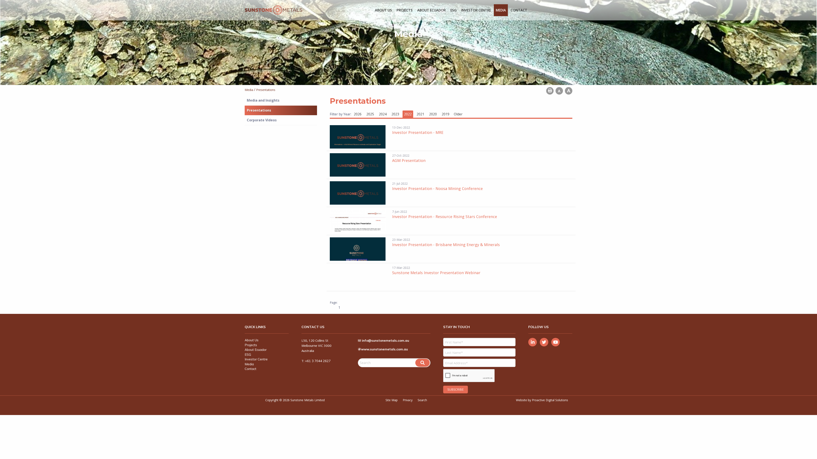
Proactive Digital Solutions (550, 400)
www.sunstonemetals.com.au (384, 349)
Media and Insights (263, 100)
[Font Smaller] (559, 91)
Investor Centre (476, 10)
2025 (370, 114)
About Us (383, 10)
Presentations (259, 110)
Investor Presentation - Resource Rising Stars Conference (444, 216)
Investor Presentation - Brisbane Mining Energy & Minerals (446, 244)
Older (458, 114)
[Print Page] (550, 91)
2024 (383, 114)
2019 (445, 114)
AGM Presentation (409, 160)
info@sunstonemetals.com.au (385, 341)
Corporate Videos (262, 120)
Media (501, 10)
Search (422, 400)
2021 (420, 114)
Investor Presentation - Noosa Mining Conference (437, 188)
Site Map (392, 400)
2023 (395, 114)
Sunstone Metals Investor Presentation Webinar (436, 272)
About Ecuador (431, 10)
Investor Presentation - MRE (417, 132)
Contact (519, 10)
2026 (357, 114)
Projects (405, 10)
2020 (433, 114)
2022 (408, 114)
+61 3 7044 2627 (318, 361)
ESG (453, 10)
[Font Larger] (568, 91)
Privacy (408, 400)
